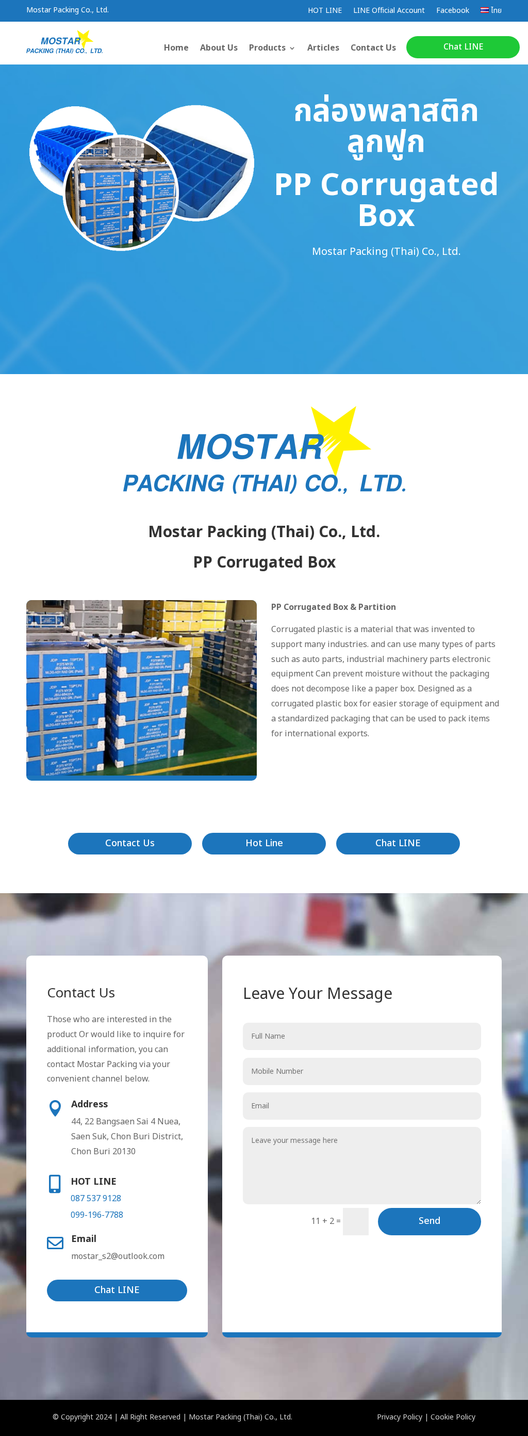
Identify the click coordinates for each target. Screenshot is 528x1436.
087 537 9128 (96, 1198)
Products (267, 49)
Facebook (452, 11)
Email (83, 1239)
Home (176, 49)
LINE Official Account (389, 11)
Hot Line (264, 843)
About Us (219, 49)
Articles (323, 49)
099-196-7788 (97, 1215)
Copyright (77, 1417)
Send (429, 1221)
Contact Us (373, 49)
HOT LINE (325, 11)
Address (89, 1104)
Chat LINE (463, 47)
